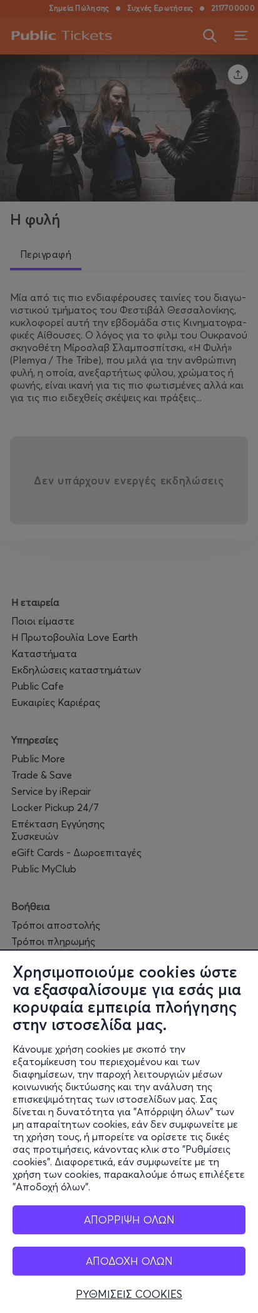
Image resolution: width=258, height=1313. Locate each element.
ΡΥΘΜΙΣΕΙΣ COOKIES (129, 1294)
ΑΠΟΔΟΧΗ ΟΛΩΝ (129, 1260)
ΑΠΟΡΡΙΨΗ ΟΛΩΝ (129, 1219)
